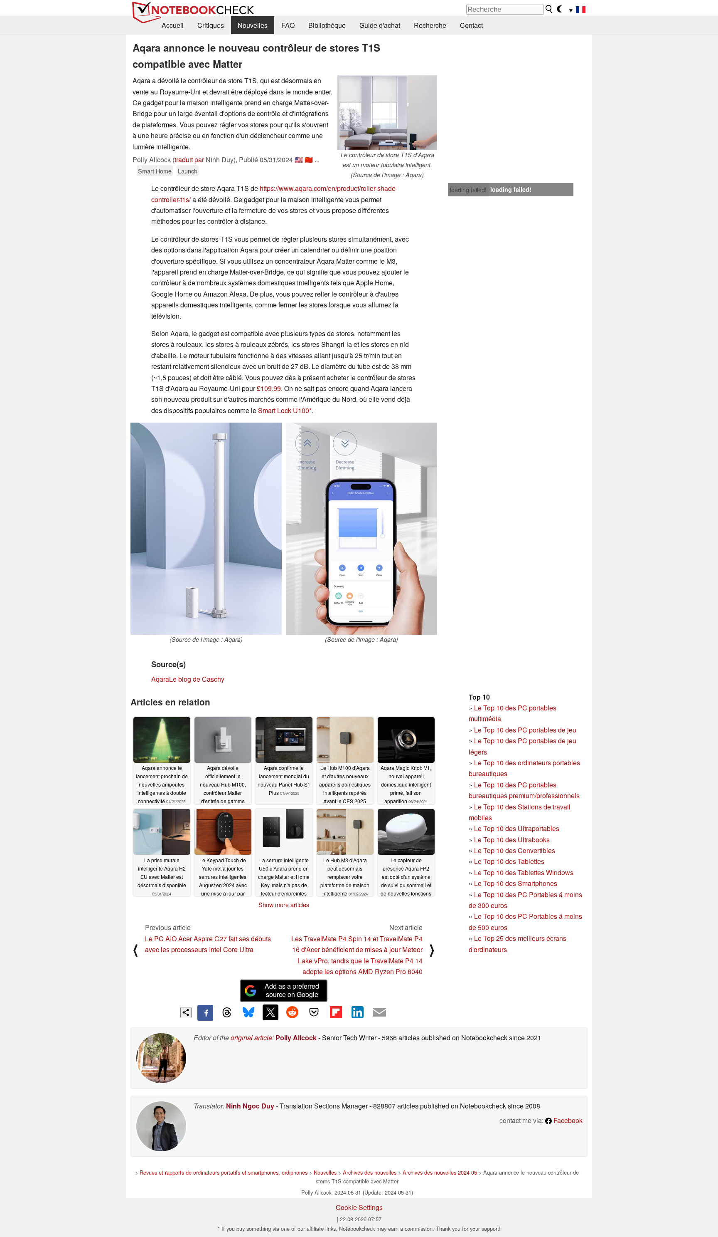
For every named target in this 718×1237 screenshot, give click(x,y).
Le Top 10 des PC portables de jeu (525, 730)
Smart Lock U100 (283, 410)
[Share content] (186, 1012)
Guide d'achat (379, 25)
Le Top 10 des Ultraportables (516, 828)
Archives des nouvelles (369, 1172)
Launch (187, 170)
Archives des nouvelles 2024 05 (440, 1172)
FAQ (288, 25)
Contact (471, 25)
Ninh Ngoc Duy (250, 1106)
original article (251, 1037)
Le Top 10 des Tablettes (509, 861)
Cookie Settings (359, 1207)
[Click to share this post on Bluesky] (248, 1013)
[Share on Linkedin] (357, 1012)
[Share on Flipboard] (336, 1012)
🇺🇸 (299, 159)
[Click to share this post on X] (270, 1012)
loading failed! (468, 190)
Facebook (567, 1120)
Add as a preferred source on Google (292, 990)
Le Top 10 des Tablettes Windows (523, 872)
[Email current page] (379, 1013)
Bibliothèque (327, 25)
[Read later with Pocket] (314, 1012)
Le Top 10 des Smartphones (515, 883)
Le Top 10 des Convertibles (514, 850)
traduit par (189, 159)
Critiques (210, 25)
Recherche (430, 25)
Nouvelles (253, 25)
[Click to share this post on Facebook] (205, 1013)
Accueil (173, 25)
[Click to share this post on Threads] (227, 1013)
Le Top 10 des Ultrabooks (512, 839)
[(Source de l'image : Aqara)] (206, 529)
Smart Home (155, 170)
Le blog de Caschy (196, 679)
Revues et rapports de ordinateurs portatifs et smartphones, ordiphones (223, 1172)
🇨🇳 (309, 159)
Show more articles (283, 905)
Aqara (160, 679)
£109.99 (269, 388)
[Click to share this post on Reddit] (292, 1012)
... (317, 159)
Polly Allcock (296, 1037)
